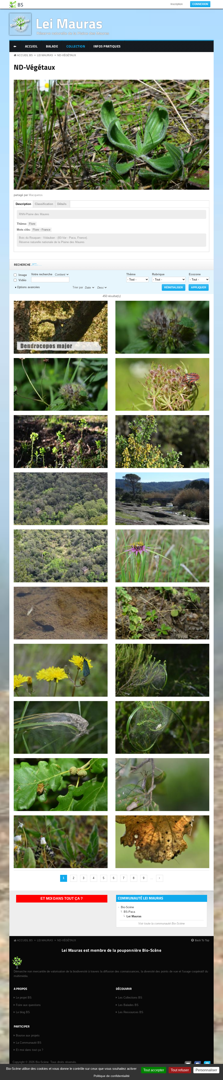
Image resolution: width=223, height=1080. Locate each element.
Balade (52, 46)
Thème (130, 274)
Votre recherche (41, 274)
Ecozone (195, 274)
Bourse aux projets (28, 1035)
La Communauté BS (28, 1042)
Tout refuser (180, 1070)
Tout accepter (153, 1070)
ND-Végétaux (66, 55)
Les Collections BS (130, 997)
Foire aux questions (28, 1005)
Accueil (31, 46)
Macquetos (36, 195)
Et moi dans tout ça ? (62, 898)
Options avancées (28, 287)
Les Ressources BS (130, 1012)
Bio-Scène (127, 907)
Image (23, 275)
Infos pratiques (107, 46)
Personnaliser (206, 1070)
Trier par (78, 287)
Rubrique (158, 274)
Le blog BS (23, 1012)
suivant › (159, 878)
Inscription (177, 4)
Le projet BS (24, 997)
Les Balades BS (128, 1005)
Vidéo (22, 280)
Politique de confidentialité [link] (112, 1076)
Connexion (200, 4)
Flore (32, 223)
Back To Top (202, 940)
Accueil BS (25, 55)
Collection (75, 46)
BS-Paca (129, 911)
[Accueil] (16, 4)
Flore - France (41, 229)
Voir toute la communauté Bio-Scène (161, 923)
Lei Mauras (69, 23)
